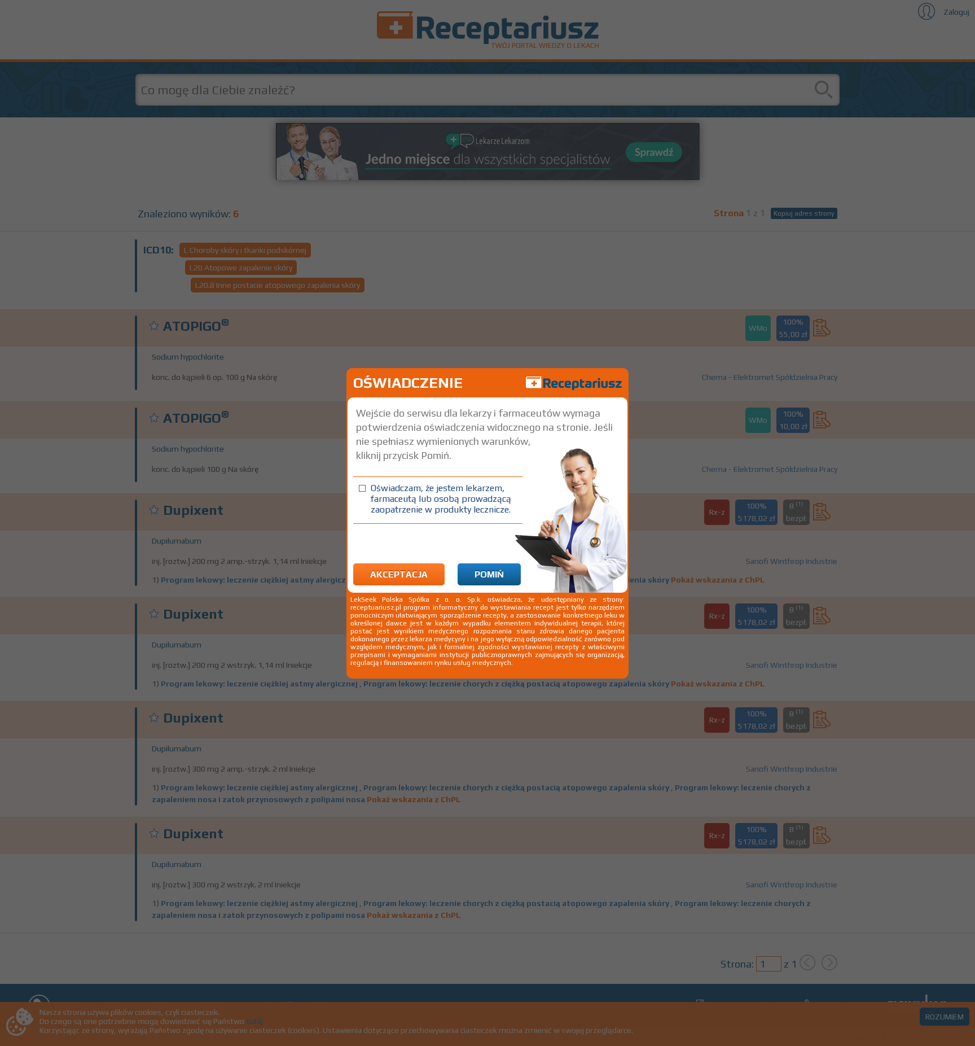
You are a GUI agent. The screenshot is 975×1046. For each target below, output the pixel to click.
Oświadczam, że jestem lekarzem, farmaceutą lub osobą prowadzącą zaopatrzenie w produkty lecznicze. (441, 499)
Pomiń (489, 574)
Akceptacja (399, 574)
